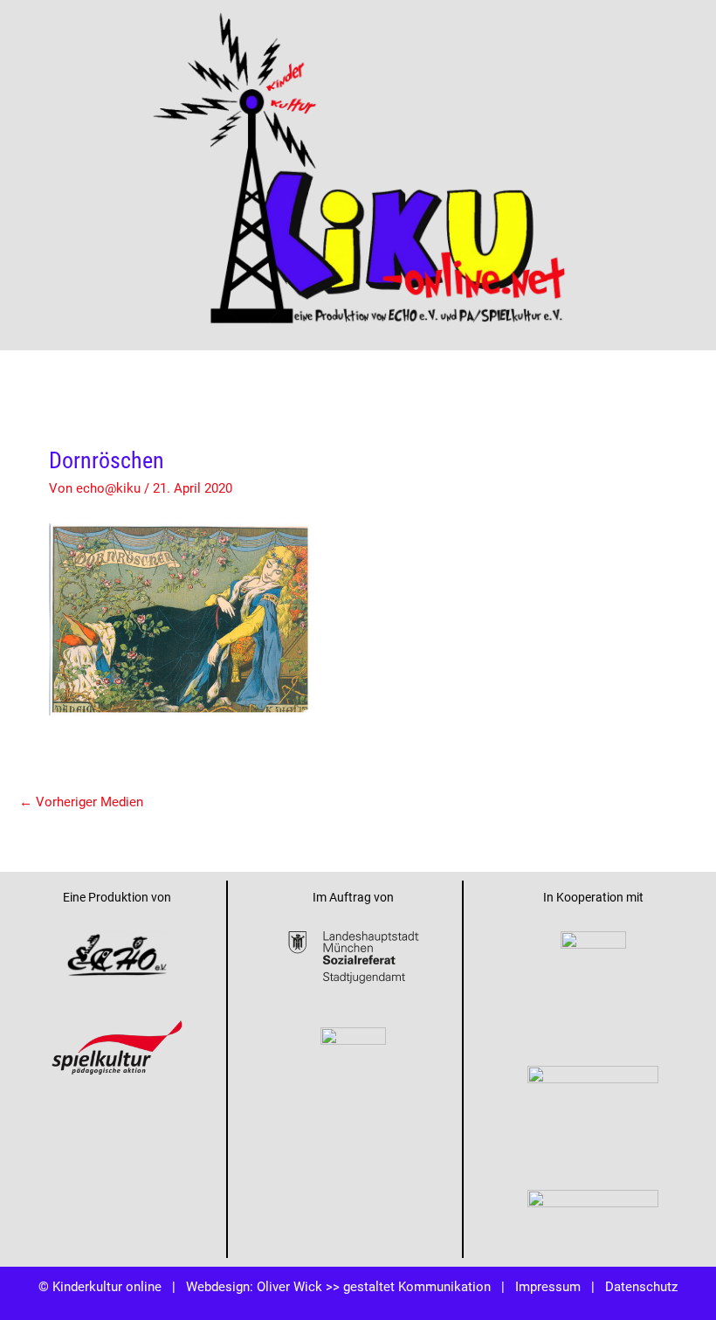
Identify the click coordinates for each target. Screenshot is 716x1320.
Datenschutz (641, 1286)
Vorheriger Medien (81, 801)
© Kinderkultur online (100, 1286)
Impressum (548, 1286)
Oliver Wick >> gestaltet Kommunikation (374, 1286)
